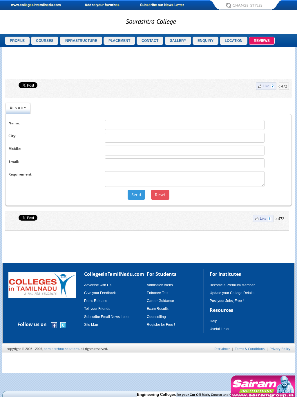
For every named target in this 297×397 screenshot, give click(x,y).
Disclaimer (222, 348)
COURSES (44, 41)
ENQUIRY (205, 41)
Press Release (95, 301)
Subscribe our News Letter (162, 4)
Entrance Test (157, 293)
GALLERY (178, 41)
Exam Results (158, 309)
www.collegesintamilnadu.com (36, 4)
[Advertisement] (148, 63)
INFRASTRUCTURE (81, 41)
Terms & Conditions (250, 348)
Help (213, 321)
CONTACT (150, 41)
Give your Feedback (100, 293)
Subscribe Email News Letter (107, 317)
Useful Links (219, 329)
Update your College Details (232, 293)
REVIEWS (262, 41)
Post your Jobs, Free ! (227, 301)
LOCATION (233, 41)
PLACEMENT (119, 41)
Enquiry (18, 107)
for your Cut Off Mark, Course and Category (186, 394)
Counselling (156, 317)
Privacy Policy (280, 348)
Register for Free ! (161, 325)
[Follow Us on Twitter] (63, 324)
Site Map (91, 325)
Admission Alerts (160, 285)
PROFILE (17, 41)
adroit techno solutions (61, 348)
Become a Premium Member (232, 285)
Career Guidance (160, 301)
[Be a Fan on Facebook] (54, 324)
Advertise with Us (97, 285)
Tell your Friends (97, 309)
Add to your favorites (102, 4)
